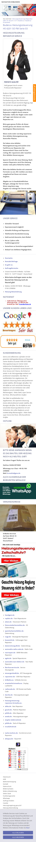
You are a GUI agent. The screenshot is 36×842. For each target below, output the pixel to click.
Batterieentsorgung (9, 782)
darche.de (9, 695)
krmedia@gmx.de (25, 304)
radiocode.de (10, 689)
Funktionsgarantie (9, 796)
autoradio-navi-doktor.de (14, 662)
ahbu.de (8, 706)
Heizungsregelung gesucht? (12, 805)
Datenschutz (7, 786)
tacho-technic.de (11, 733)
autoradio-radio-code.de (14, 649)
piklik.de (8, 713)
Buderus (21, 21)
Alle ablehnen (18, 837)
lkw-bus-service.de (12, 667)
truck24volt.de (10, 727)
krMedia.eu (9, 680)
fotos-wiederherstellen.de (15, 625)
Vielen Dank (7, 793)
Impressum (7, 777)
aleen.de (8, 622)
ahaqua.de (9, 739)
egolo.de (8, 658)
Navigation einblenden (11, 2)
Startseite (8, 258)
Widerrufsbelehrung (10, 791)
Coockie (5, 803)
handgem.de (9, 615)
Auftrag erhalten (8, 801)
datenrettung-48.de (12, 646)
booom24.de (9, 640)
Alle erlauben (18, 833)
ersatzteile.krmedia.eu (13, 683)
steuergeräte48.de (12, 673)
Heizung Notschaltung (13, 292)
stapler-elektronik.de (13, 720)
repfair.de (9, 618)
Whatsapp (6, 798)
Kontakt (5, 784)
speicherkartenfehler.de (14, 631)
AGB (4, 779)
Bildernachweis (8, 789)
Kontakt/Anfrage (11, 261)
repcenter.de (10, 677)
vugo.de (8, 637)
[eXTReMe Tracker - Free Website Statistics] (18, 746)
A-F (16, 21)
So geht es (8, 265)
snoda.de (8, 716)
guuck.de (8, 710)
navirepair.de (10, 653)
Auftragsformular (11, 268)
